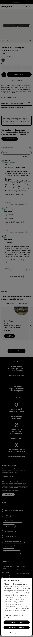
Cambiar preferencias (17, 633)
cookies (19, 613)
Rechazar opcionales (16, 627)
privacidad (7, 615)
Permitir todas (16, 622)
